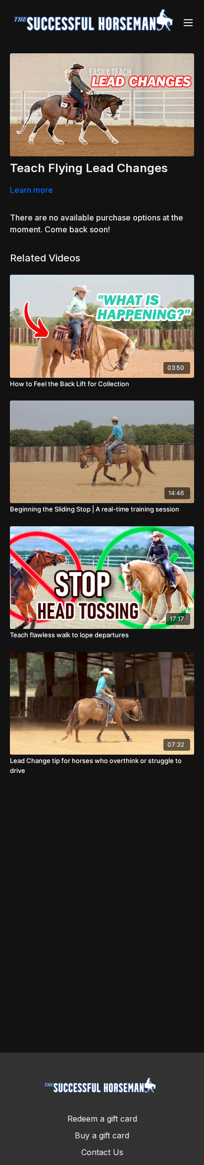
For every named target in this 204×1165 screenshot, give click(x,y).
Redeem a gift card (102, 1119)
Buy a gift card (102, 1135)
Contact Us (102, 1152)
